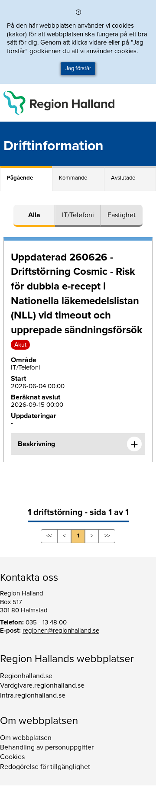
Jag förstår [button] (78, 68)
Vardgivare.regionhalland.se (42, 685)
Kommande (73, 177)
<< (49, 535)
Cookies (12, 757)
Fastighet (121, 215)
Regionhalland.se (26, 676)
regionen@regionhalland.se (61, 630)
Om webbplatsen (26, 737)
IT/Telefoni (78, 215)
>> (107, 535)
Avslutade (123, 177)
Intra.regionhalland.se (32, 695)
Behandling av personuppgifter (47, 747)
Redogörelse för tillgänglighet (45, 766)
